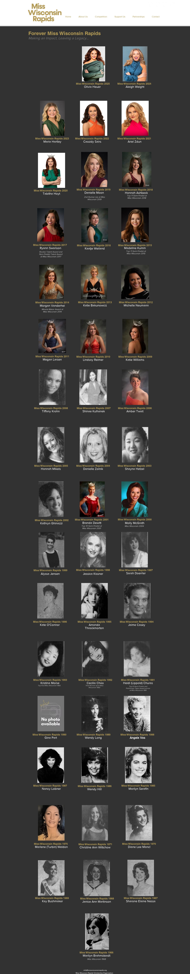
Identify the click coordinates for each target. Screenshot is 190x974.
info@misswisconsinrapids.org (95, 970)
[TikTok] (172, 5)
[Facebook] (151, 5)
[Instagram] (158, 5)
